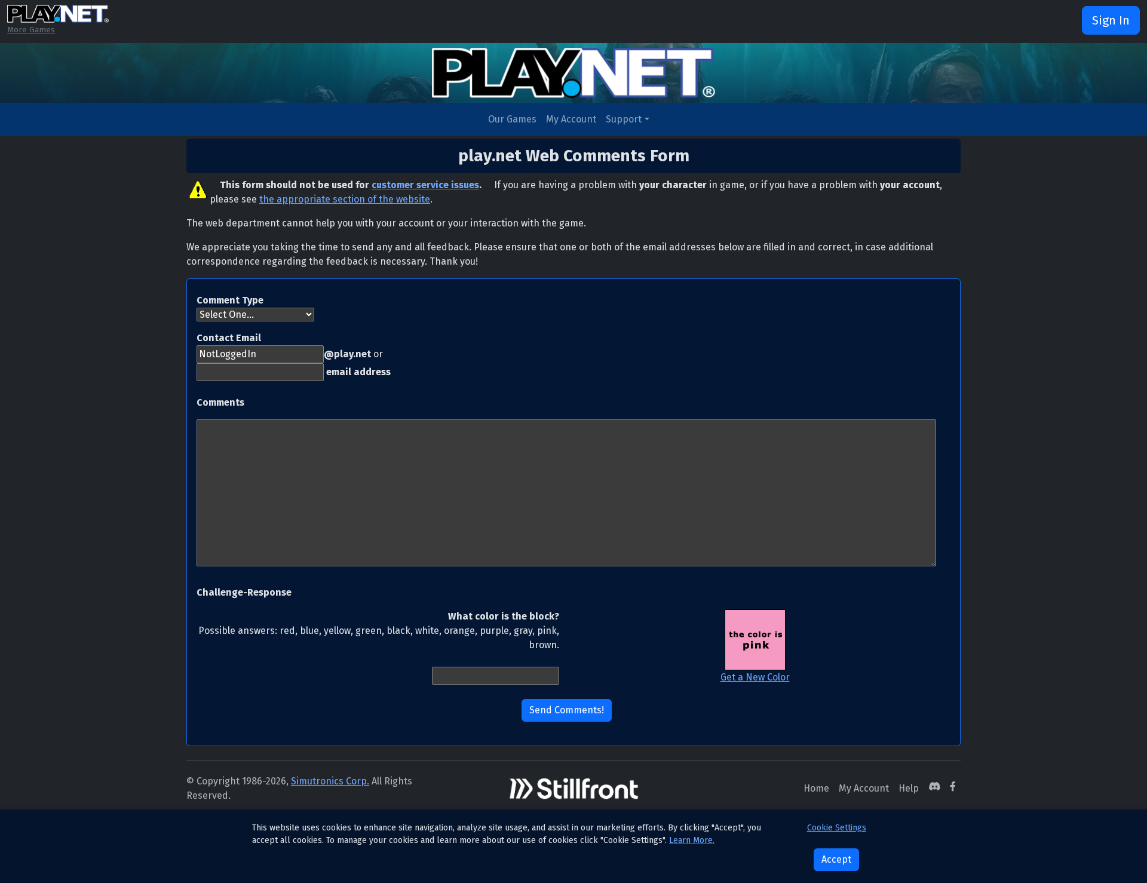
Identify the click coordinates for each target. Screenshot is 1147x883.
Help (908, 788)
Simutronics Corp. (330, 781)
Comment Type (230, 300)
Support (624, 119)
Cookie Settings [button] (836, 828)
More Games (31, 29)
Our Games (512, 119)
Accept (836, 859)
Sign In (1111, 20)
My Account (571, 119)
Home (816, 788)
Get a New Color (755, 677)
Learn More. (691, 840)
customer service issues (425, 185)
